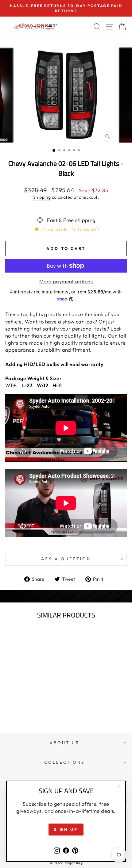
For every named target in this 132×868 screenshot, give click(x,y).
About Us (64, 742)
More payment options (66, 281)
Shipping (42, 197)
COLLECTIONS (64, 762)
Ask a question (66, 558)
